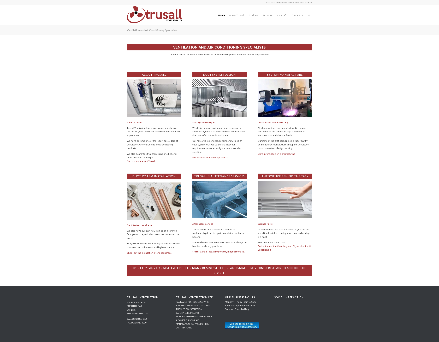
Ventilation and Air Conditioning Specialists (152, 30)
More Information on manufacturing (276, 153)
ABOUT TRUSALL (154, 74)
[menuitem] (221, 15)
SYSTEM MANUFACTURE (285, 74)
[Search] (308, 15)
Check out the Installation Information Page (149, 252)
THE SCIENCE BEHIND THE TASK (285, 176)
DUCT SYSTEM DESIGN (219, 74)
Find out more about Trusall (141, 161)
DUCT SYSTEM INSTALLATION (154, 176)
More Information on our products (210, 157)
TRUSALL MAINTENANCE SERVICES (219, 176)
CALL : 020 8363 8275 (137, 318)
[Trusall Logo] (154, 15)
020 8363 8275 (306, 2)
